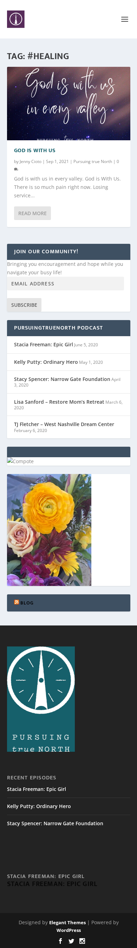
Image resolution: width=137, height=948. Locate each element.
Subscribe (24, 305)
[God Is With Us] (68, 103)
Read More (32, 213)
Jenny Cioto (30, 161)
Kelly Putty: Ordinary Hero (46, 362)
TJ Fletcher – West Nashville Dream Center (64, 424)
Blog (27, 603)
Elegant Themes (67, 922)
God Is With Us (35, 150)
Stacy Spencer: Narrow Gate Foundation (62, 379)
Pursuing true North (92, 161)
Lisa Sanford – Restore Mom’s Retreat (59, 401)
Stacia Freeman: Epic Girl (43, 344)
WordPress (69, 930)
